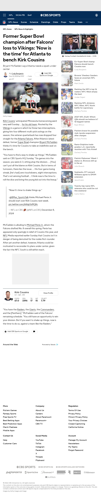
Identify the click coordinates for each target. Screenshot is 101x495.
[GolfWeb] (50, 477)
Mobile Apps (8, 430)
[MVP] (77, 471)
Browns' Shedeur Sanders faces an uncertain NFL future (85, 77)
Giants (32, 309)
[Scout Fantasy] (89, 472)
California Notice (76, 425)
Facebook (40, 450)
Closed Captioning (76, 421)
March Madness (10, 427)
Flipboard (40, 460)
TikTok (38, 443)
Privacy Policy (74, 413)
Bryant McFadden (48, 142)
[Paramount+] (47, 472)
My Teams (72, 447)
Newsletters (73, 443)
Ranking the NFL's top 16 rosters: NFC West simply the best (85, 91)
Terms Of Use (74, 410)
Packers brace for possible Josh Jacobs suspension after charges (86, 133)
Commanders (47, 309)
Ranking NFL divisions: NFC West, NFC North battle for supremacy (84, 105)
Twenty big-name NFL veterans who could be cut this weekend (86, 188)
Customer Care (10, 443)
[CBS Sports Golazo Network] (70, 467)
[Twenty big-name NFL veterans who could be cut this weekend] (67, 191)
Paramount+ (41, 420)
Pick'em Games (10, 410)
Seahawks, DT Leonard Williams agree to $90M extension (85, 174)
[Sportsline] (31, 472)
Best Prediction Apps (12, 424)
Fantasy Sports (9, 413)
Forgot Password (75, 450)
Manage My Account (77, 440)
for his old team (29, 124)
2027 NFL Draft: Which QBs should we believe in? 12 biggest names (86, 119)
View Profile (48, 293)
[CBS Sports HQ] (45, 467)
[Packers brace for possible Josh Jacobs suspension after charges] (67, 135)
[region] (79, 43)
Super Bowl (23, 142)
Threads (39, 457)
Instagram (40, 447)
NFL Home (7, 29)
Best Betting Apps (11, 420)
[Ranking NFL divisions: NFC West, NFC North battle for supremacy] (67, 108)
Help (5, 440)
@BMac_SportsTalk (18, 197)
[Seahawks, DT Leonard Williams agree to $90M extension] (67, 177)
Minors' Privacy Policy (78, 417)
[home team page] (12, 299)
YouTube (39, 440)
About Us (40, 410)
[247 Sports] (14, 472)
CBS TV (39, 424)
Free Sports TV (9, 417)
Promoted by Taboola (48, 345)
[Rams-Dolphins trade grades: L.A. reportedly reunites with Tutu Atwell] (67, 149)
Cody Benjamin (18, 74)
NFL (5, 235)
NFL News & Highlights (24, 29)
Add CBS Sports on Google (46, 74)
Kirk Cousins (9, 121)
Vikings (6, 128)
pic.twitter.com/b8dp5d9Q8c (23, 204)
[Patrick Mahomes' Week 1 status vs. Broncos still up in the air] (67, 163)
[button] (4, 15)
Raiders (21, 309)
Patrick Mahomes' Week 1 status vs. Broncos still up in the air (86, 160)
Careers (39, 413)
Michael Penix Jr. (35, 225)
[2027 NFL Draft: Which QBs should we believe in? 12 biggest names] (67, 122)
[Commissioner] (63, 471)
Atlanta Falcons (25, 138)
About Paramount (43, 417)
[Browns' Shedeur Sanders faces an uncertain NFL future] (67, 80)
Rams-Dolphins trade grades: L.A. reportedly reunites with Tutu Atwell (85, 146)
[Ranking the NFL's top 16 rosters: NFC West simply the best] (67, 94)
